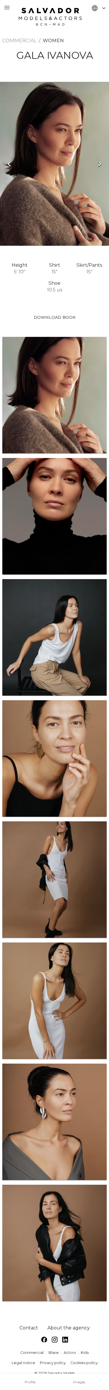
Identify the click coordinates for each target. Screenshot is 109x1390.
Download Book (55, 317)
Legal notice (23, 1363)
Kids (85, 1352)
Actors (70, 1352)
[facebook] (44, 1340)
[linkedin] (65, 1340)
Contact (28, 1328)
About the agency (68, 1328)
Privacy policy (53, 1363)
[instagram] (55, 1340)
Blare (54, 1352)
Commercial (32, 1352)
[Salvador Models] (50, 14)
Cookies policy (84, 1363)
